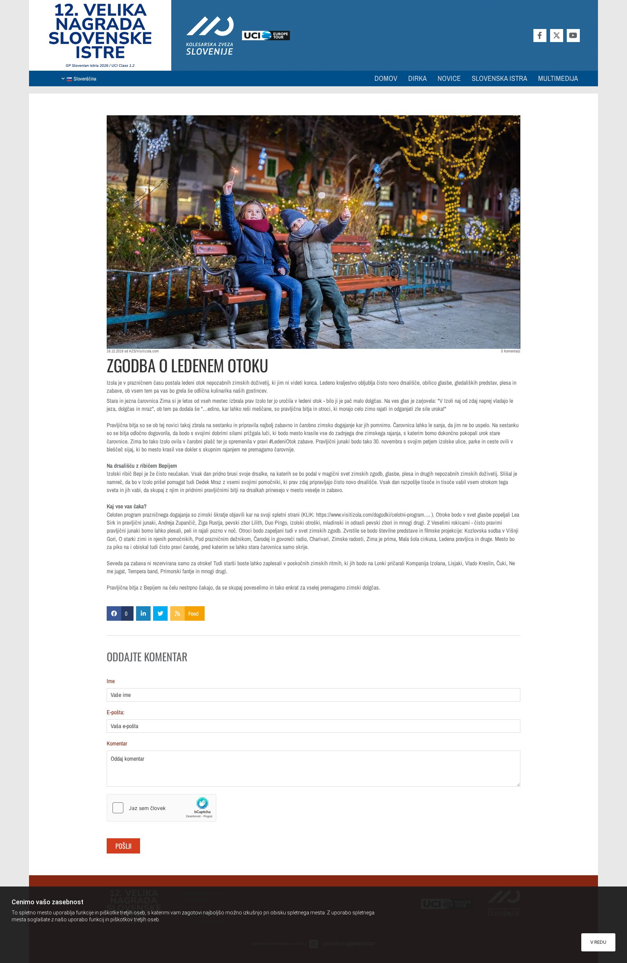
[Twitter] (556, 35)
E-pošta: (115, 712)
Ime (111, 681)
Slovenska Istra (499, 78)
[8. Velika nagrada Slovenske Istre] (100, 35)
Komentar (117, 743)
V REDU (598, 942)
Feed (193, 613)
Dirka (417, 78)
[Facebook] (540, 35)
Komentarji (510, 351)
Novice (449, 78)
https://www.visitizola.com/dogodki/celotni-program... (372, 514)
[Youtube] (573, 35)
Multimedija (558, 78)
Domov (385, 78)
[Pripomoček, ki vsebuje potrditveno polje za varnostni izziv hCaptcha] (161, 808)
